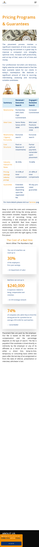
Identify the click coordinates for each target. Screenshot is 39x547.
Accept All (11, 543)
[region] (19, 540)
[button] (35, 2)
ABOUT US (8, 533)
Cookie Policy (5, 538)
